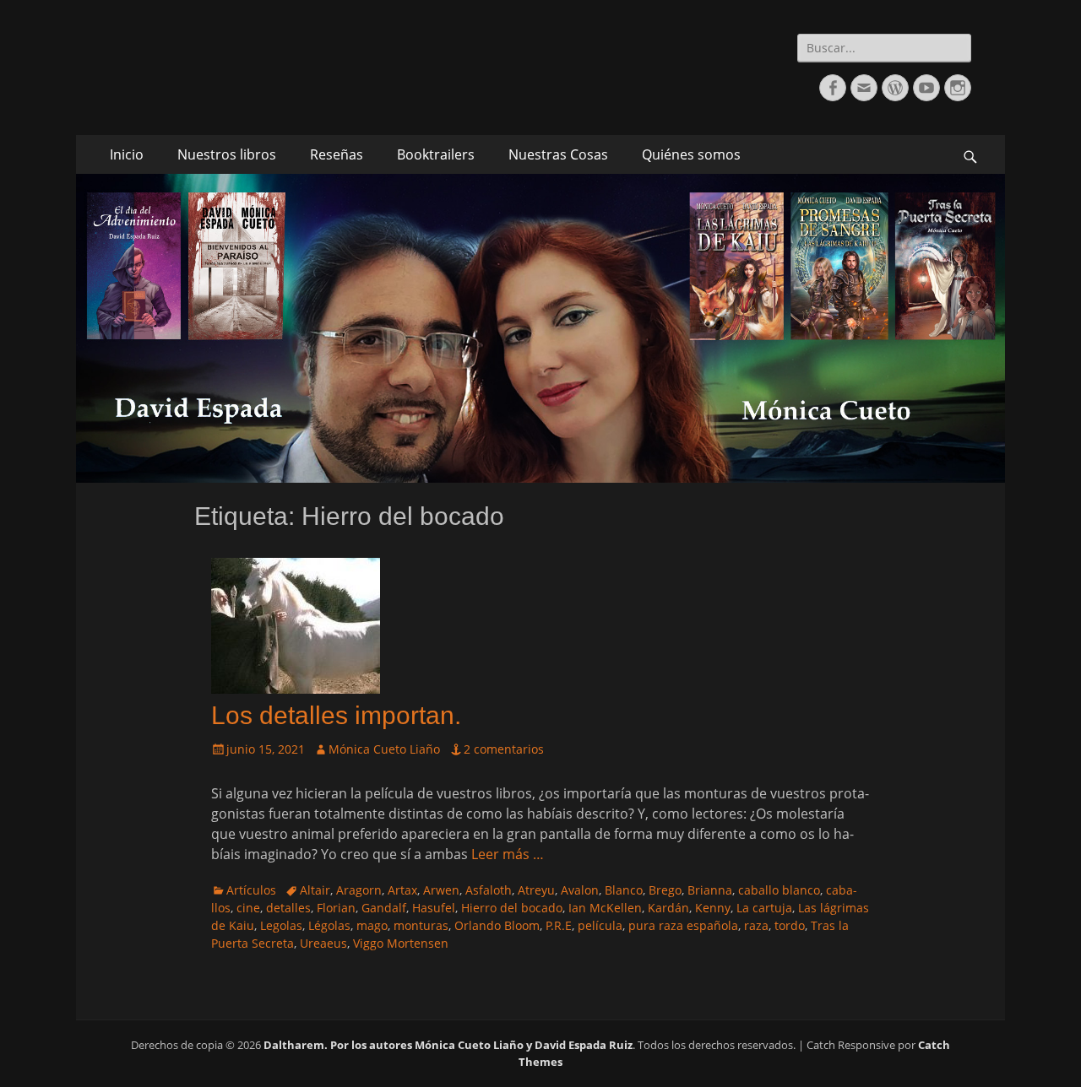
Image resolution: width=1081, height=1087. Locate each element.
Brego (665, 890)
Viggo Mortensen (400, 943)
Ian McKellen (605, 908)
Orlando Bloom (497, 925)
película (600, 925)
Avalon (580, 890)
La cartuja (764, 908)
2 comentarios (504, 749)
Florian (336, 908)
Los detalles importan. (336, 715)
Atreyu (536, 890)
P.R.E (559, 925)
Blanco (624, 890)
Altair (315, 890)
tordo (789, 925)
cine (248, 908)
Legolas (281, 925)
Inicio (127, 154)
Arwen (441, 890)
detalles (288, 908)
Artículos (251, 890)
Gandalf (383, 908)
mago (372, 925)
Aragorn (359, 890)
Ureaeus (323, 943)
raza (756, 925)
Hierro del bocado (511, 908)
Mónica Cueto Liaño (384, 749)
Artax (402, 890)
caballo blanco (779, 890)
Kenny (713, 908)
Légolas (329, 925)
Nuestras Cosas (558, 154)
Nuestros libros (226, 154)
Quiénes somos (691, 154)
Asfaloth (488, 890)
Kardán (668, 908)
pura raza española (683, 925)
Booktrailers (436, 154)
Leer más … (507, 854)
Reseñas (336, 154)
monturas (421, 925)
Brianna (709, 890)
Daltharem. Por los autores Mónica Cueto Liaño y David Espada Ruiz (448, 1044)
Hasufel (433, 908)
